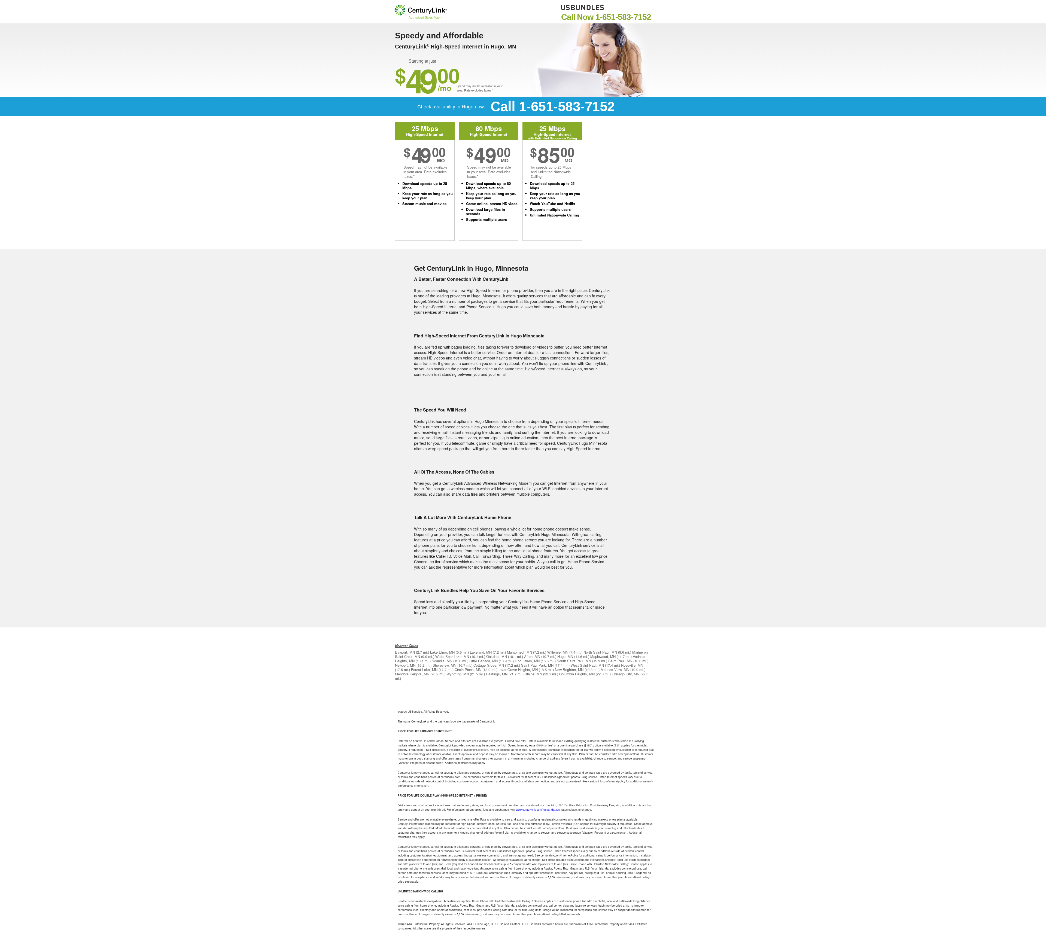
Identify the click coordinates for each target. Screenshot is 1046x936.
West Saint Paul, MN (587, 665)
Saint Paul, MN (620, 660)
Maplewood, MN (603, 656)
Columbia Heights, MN (577, 673)
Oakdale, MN (496, 656)
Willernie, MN (557, 652)
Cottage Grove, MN (488, 665)
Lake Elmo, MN (442, 652)
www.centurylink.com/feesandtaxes (538, 810)
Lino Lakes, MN (527, 660)
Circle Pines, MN (468, 669)
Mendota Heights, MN (412, 673)
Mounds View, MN (615, 669)
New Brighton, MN (569, 669)
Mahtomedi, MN (519, 652)
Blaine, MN (533, 673)
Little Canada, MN (483, 660)
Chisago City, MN (625, 673)
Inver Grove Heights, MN (518, 669)
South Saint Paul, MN (574, 660)
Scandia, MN (442, 660)
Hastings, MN (496, 673)
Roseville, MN (632, 665)
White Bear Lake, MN (452, 656)
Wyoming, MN (457, 673)
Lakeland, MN (481, 652)
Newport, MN (405, 665)
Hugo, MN (565, 656)
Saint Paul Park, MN (537, 665)
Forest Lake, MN (424, 669)
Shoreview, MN (444, 665)
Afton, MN (532, 656)
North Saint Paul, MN (600, 652)
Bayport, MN (405, 652)
